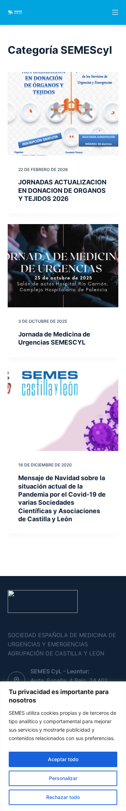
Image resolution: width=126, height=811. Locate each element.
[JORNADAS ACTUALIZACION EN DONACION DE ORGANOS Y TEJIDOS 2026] (63, 114)
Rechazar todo (63, 797)
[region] (63, 746)
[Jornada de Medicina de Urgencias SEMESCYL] (63, 266)
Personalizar (63, 778)
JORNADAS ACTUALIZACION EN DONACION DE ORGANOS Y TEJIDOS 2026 (62, 190)
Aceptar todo (63, 759)
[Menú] (115, 12)
